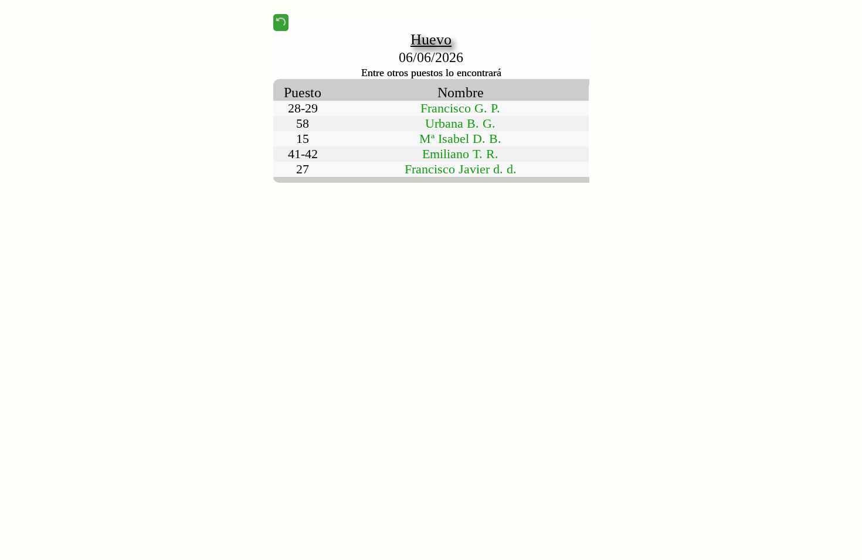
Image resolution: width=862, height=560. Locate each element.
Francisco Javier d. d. (461, 169)
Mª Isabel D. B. (460, 138)
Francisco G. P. (460, 108)
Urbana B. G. (460, 123)
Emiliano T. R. (460, 153)
